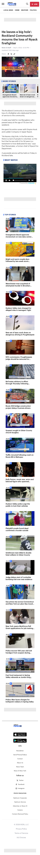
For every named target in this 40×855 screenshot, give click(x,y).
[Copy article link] (14, 54)
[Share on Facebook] (8, 54)
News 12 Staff (6, 48)
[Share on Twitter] (11, 54)
